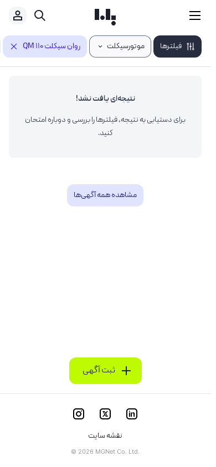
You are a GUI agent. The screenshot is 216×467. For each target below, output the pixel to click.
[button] (177, 46)
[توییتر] (105, 414)
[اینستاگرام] (79, 414)
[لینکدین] (132, 414)
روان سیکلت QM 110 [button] (51, 46)
